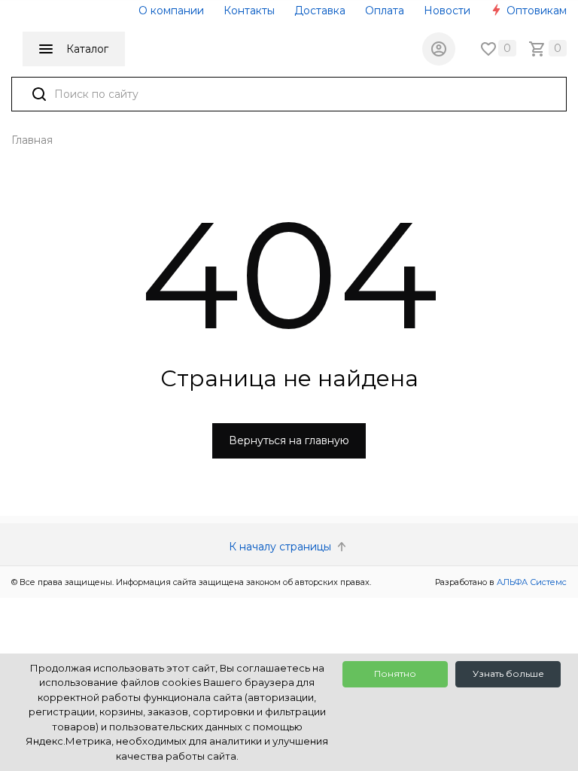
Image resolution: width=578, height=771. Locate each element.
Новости (447, 10)
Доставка (319, 10)
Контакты (249, 10)
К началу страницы (281, 546)
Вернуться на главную (289, 440)
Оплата (384, 10)
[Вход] (438, 49)
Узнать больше (508, 673)
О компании (171, 10)
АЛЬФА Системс (530, 582)
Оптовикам (535, 10)
